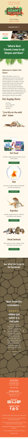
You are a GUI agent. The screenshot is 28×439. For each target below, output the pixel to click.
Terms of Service (15, 423)
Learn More (14, 220)
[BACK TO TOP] (14, 433)
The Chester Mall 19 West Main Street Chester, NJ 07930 (14, 383)
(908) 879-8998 (14, 21)
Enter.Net (22, 430)
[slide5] (14, 36)
